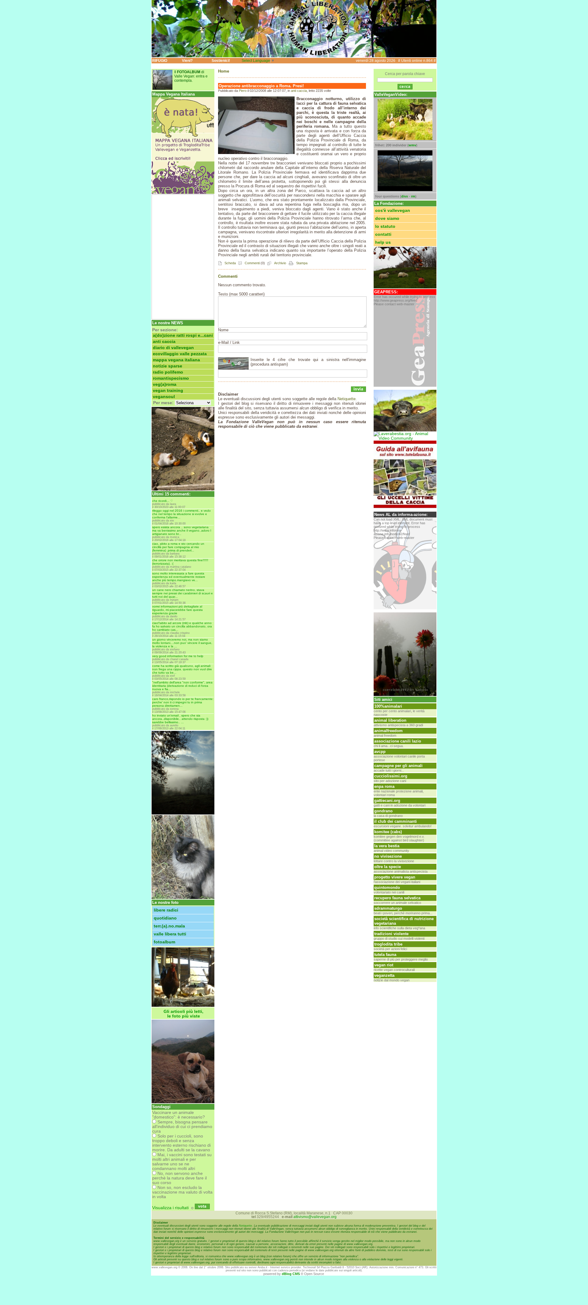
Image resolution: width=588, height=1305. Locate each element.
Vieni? (187, 60)
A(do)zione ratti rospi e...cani (183, 335)
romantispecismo (171, 378)
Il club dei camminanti (395, 821)
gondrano (383, 811)
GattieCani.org (387, 800)
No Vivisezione (388, 856)
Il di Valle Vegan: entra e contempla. (191, 76)
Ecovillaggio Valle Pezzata (180, 354)
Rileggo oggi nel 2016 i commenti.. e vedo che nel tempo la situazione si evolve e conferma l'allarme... (181, 514)
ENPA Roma (384, 786)
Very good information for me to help (177, 656)
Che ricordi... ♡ (162, 500)
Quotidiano (165, 918)
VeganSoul (164, 396)
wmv (412, 145)
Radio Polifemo (168, 372)
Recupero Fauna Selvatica (397, 898)
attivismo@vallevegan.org (315, 1217)
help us (383, 242)
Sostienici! (221, 60)
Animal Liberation (390, 720)
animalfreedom (388, 730)
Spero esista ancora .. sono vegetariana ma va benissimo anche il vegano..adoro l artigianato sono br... (181, 530)
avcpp (380, 751)
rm (413, 196)
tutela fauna (385, 954)
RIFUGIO (159, 60)
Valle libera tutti (170, 934)
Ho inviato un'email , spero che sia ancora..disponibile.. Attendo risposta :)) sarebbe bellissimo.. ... (180, 719)
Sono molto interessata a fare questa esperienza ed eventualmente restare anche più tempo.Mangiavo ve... (178, 577)
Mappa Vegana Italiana (176, 360)
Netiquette (346, 399)
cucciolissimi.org (390, 776)
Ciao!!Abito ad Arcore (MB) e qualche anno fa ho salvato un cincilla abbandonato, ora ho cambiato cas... (182, 626)
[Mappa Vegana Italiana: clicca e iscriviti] (183, 192)
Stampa (301, 263)
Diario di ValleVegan (173, 347)
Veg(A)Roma (164, 384)
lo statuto (385, 226)
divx (404, 196)
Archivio (279, 263)
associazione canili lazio (397, 741)
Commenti (252, 263)
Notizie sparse (167, 366)
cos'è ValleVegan (392, 210)
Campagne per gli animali (398, 765)
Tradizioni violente (391, 933)
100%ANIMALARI (388, 706)
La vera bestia (386, 846)
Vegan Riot (383, 965)
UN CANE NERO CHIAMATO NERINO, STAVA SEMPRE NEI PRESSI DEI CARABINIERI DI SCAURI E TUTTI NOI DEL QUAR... (182, 593)
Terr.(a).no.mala (169, 926)
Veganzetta (384, 975)
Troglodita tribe (388, 944)
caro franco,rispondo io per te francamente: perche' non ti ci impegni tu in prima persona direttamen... (182, 702)
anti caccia (164, 341)
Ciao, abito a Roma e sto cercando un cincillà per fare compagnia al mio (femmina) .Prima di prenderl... (178, 547)
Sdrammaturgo (388, 908)
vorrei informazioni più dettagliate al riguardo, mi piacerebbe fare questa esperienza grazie (177, 610)
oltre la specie (387, 866)
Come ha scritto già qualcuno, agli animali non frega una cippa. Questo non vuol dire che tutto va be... (182, 669)
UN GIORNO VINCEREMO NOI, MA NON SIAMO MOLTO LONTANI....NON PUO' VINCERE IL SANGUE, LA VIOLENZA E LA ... (182, 643)
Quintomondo (387, 887)
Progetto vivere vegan (394, 877)
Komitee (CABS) (388, 831)
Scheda (230, 263)
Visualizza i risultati (170, 1207)
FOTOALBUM (164, 942)
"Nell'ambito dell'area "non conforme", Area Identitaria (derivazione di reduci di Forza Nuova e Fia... (182, 686)
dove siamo (387, 218)
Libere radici (166, 910)
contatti (383, 234)
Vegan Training (168, 390)
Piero (243, 90)
